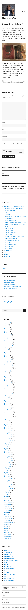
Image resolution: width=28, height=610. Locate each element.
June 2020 (6, 470)
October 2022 (7, 415)
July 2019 (6, 492)
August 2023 (7, 395)
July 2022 (6, 421)
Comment (5, 101)
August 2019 (7, 490)
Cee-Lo (7, 212)
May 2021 (6, 449)
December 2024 (8, 363)
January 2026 (7, 337)
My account (7, 256)
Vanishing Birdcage (9, 284)
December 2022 (8, 411)
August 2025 (7, 347)
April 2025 (6, 355)
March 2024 (7, 381)
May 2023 (6, 401)
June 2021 (6, 447)
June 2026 (6, 327)
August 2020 (7, 466)
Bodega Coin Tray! (10, 210)
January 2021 (7, 456)
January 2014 (7, 536)
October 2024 (7, 367)
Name (4, 122)
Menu (23, 11)
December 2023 (8, 387)
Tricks (5, 570)
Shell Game (8, 242)
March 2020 (7, 476)
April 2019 (6, 498)
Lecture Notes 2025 (10, 232)
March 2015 (7, 514)
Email (4, 129)
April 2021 (6, 451)
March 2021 (7, 453)
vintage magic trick (9, 578)
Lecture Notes (9, 230)
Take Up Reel (8, 248)
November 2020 (8, 460)
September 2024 (8, 369)
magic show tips (20, 81)
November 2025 (8, 341)
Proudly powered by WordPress (18, 607)
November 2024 (8, 365)
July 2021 (6, 445)
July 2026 (6, 325)
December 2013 (8, 538)
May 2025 (6, 353)
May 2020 (6, 472)
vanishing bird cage (9, 574)
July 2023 (6, 397)
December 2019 (8, 482)
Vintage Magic (8, 250)
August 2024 (7, 371)
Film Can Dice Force (10, 220)
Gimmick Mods (8, 552)
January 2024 (7, 385)
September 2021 (8, 441)
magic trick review (9, 558)
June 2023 (6, 399)
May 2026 (6, 329)
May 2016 (6, 512)
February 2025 (8, 359)
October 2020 (7, 462)
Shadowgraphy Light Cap (12, 240)
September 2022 (8, 417)
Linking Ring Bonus (9, 302)
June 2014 (6, 526)
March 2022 (7, 429)
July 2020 (6, 468)
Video (3, 82)
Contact (4, 268)
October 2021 (7, 439)
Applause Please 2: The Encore (14, 208)
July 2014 (6, 524)
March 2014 (7, 532)
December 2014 (8, 516)
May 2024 (6, 377)
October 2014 (7, 520)
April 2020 (6, 474)
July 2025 (6, 349)
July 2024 (6, 373)
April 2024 (6, 379)
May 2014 (6, 528)
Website (4, 136)
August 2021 (7, 443)
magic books (7, 554)
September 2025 (8, 345)
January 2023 (7, 409)
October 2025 (7, 343)
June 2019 (6, 494)
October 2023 (7, 391)
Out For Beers (9, 234)
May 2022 (6, 425)
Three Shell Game (9, 282)
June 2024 (6, 375)
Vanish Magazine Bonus (10, 300)
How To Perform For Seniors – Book (15, 222)
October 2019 (7, 486)
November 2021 (8, 437)
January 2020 (7, 480)
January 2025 (7, 361)
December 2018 (8, 506)
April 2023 (6, 403)
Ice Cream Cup (9, 228)
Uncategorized (8, 572)
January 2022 (7, 433)
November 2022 (8, 413)
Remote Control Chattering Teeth (14, 236)
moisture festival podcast (11, 560)
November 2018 (8, 508)
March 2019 (7, 500)
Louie (5, 81)
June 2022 (6, 423)
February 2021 (8, 455)
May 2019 (6, 496)
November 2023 (8, 389)
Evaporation (7, 550)
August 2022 (7, 419)
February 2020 (8, 478)
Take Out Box (9, 246)
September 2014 (8, 522)
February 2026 (8, 335)
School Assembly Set (11, 238)
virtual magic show (9, 580)
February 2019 (8, 502)
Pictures (6, 564)
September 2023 (8, 393)
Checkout (6, 254)
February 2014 (8, 534)
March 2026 (7, 333)
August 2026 (7, 323)
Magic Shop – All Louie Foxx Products (14, 206)
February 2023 (8, 407)
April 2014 (6, 530)
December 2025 (8, 339)
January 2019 (7, 504)
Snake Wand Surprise (11, 244)
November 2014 (8, 518)
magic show (18, 82)
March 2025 (7, 357)
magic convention (10, 82)
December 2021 (8, 435)
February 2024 (8, 383)
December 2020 (8, 458)
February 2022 (8, 431)
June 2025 (6, 351)
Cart (5, 252)
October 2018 (7, 510)
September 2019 (8, 488)
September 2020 (8, 464)
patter (5, 562)
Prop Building (7, 566)
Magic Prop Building (9, 280)
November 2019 (8, 484)
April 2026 (7, 331)
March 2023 (7, 405)
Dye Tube (7, 214)
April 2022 (6, 427)
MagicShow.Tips (9, 18)
